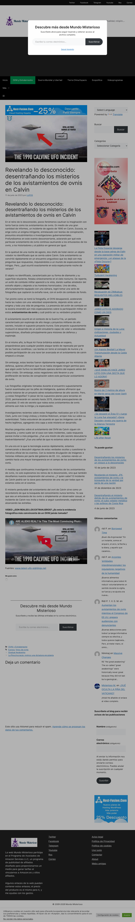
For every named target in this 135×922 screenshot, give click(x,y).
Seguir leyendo (67, 49)
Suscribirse (94, 41)
